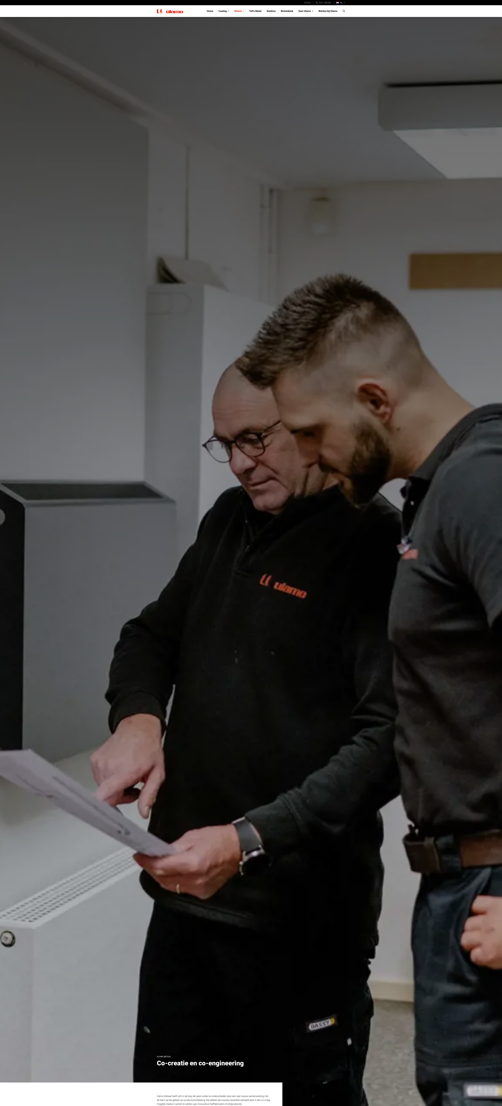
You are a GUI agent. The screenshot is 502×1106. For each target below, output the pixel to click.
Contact (307, 3)
